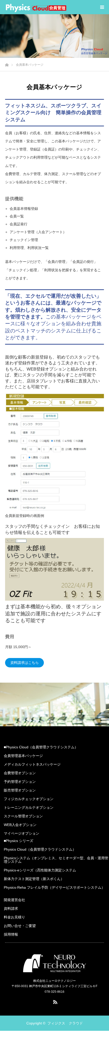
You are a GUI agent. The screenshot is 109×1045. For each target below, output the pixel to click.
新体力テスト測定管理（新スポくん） (34, 879)
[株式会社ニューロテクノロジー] (54, 963)
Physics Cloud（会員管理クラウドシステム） (40, 849)
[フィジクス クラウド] (36, 7)
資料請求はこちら (24, 663)
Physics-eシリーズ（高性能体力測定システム (40, 870)
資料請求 (11, 908)
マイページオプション (21, 833)
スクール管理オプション (23, 816)
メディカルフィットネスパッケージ (32, 764)
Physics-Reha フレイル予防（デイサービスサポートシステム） (54, 887)
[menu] (102, 7)
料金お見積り (14, 917)
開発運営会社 (14, 900)
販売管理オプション (20, 790)
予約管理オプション (20, 782)
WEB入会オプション (20, 825)
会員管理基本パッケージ (23, 756)
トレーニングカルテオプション (28, 807)
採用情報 (11, 934)
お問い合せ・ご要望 (20, 926)
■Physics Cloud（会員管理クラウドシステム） (41, 747)
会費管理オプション (20, 773)
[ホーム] (6, 63)
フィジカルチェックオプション (28, 799)
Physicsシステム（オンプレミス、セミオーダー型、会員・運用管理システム (56, 860)
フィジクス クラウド (65, 1023)
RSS (54, 1001)
